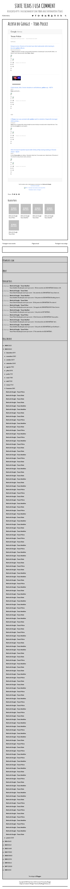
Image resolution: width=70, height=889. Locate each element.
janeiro (8, 838)
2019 (6, 859)
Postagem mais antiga (61, 243)
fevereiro (9, 388)
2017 (6, 866)
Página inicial (6, 16)
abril (7, 381)
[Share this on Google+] (16, 194)
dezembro (9, 353)
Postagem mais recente (9, 243)
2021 (6, 852)
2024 (6, 841)
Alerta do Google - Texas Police (28, 24)
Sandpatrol (27, 883)
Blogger (38, 876)
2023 (6, 845)
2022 (6, 848)
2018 (6, 863)
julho (8, 370)
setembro (9, 363)
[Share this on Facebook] (12, 194)
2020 (6, 855)
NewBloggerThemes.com (44, 883)
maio (8, 377)
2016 (6, 870)
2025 (6, 349)
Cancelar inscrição (35, 185)
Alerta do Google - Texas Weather (25, 216)
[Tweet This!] (14, 194)
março (8, 385)
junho (8, 374)
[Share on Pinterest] (19, 194)
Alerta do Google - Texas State (37, 216)
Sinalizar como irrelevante (21, 62)
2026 (6, 345)
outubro (8, 360)
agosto (8, 367)
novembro (9, 356)
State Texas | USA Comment (35, 5)
